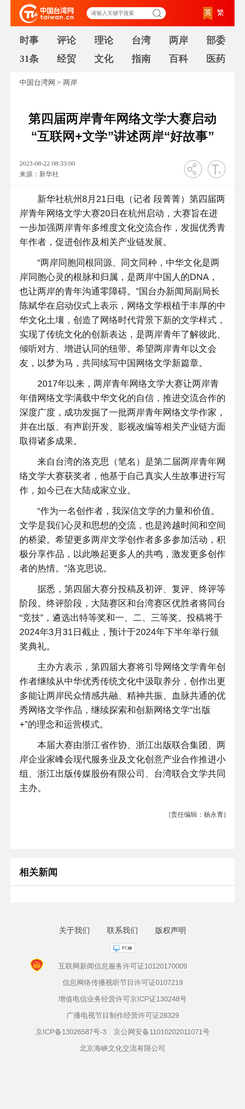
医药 (216, 58)
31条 (29, 58)
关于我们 (74, 930)
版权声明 (170, 930)
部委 (216, 40)
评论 (66, 40)
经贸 (66, 58)
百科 (178, 58)
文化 (104, 58)
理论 (104, 40)
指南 (141, 58)
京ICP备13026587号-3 (71, 1032)
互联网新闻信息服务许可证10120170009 (122, 966)
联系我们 (122, 930)
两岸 (178, 40)
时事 (29, 40)
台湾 (141, 40)
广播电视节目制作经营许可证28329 (122, 1015)
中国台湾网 (37, 82)
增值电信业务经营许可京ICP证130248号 (122, 999)
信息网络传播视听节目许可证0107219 (122, 982)
